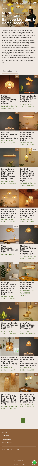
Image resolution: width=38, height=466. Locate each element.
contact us (5, 436)
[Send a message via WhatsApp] (34, 462)
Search (4, 432)
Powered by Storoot (19, 464)
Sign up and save (11, 449)
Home (4, 8)
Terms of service (7, 443)
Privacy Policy (7, 439)
